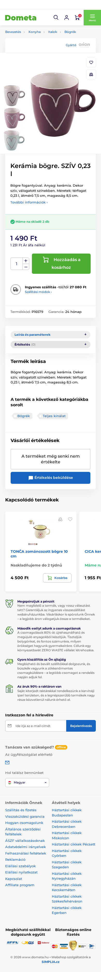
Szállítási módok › (38, 292)
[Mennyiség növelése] (26, 261)
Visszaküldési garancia (25, 816)
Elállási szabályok (20, 866)
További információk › (29, 202)
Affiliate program (19, 885)
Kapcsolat (13, 879)
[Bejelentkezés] (66, 17)
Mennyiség (17, 264)
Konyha (34, 32)
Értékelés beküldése (53, 477)
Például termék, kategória (40, 43)
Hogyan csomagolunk (24, 823)
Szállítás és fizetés (21, 810)
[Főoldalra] (20, 17)
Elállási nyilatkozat (21, 872)
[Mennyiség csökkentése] (26, 267)
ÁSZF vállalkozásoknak (25, 840)
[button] (56, 17)
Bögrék (70, 32)
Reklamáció (15, 859)
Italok (52, 32)
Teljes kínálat (54, 416)
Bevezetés (13, 32)
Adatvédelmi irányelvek (25, 847)
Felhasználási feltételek (25, 853)
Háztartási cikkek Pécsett (73, 844)
